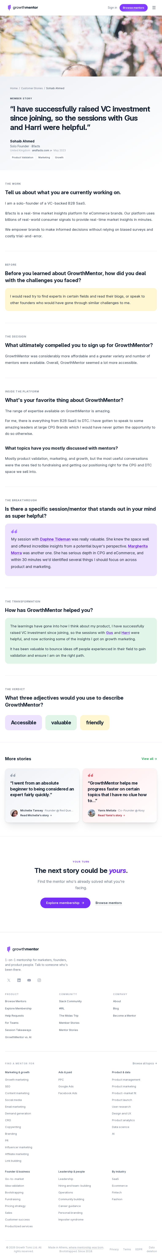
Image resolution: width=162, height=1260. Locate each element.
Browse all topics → (145, 1063)
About (117, 1001)
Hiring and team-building (74, 1185)
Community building (71, 1199)
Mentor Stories (68, 1030)
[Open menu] (154, 7)
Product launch (122, 1100)
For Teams (12, 1022)
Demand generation (18, 1113)
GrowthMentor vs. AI (18, 1037)
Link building (13, 1160)
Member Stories (69, 1022)
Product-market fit (124, 1093)
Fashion (117, 1199)
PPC (61, 1079)
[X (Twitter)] (9, 980)
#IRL (62, 1008)
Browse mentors (133, 7)
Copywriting (13, 1127)
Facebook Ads (67, 1093)
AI (113, 1133)
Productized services (19, 1226)
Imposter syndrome (71, 1219)
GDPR (138, 1249)
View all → (149, 758)
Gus (109, 633)
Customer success (17, 1219)
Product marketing (124, 1086)
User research (121, 1106)
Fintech (117, 1192)
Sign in (112, 7)
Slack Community (70, 1001)
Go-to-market (14, 1179)
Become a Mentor (124, 1015)
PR (6, 1140)
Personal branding (70, 1212)
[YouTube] (29, 980)
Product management (126, 1079)
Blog (116, 1008)
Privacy (114, 1249)
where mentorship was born (86, 1247)
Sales (8, 1212)
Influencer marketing (18, 1147)
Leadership (65, 1179)
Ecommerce (120, 1185)
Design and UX (121, 1113)
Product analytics (123, 1120)
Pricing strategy (15, 1206)
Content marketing (17, 1093)
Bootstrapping (14, 1192)
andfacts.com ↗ (42, 150)
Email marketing (15, 1106)
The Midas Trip (68, 1015)
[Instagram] (39, 980)
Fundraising (12, 1199)
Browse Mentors (15, 1001)
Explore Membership (18, 1008)
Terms (127, 1249)
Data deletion (152, 1249)
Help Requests (14, 1015)
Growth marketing (16, 1079)
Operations (65, 1192)
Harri (126, 633)
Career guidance (69, 1206)
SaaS (115, 1179)
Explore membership (63, 903)
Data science (120, 1127)
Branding (11, 1133)
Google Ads (66, 1086)
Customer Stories (32, 88)
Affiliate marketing (17, 1154)
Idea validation (14, 1185)
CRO (8, 1120)
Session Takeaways (18, 1030)
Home (14, 88)
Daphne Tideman (55, 539)
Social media (13, 1100)
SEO (7, 1086)
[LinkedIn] (19, 980)
